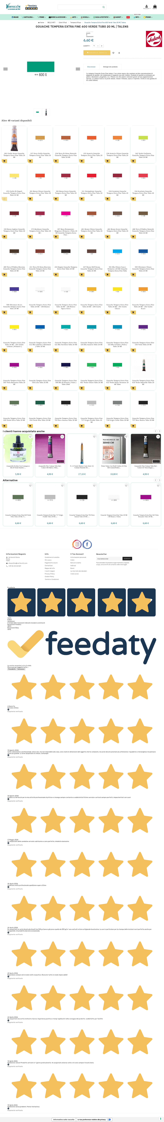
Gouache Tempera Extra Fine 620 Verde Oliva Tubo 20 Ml (14, 419)
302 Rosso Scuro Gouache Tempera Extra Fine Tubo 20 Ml (66, 193)
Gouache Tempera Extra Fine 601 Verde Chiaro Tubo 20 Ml (91, 381)
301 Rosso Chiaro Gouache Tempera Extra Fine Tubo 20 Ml (40, 193)
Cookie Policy (49, 576)
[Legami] (128, 17)
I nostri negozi (50, 571)
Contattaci (49, 565)
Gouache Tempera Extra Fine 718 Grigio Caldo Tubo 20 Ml (117, 419)
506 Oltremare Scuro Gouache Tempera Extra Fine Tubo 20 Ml (14, 307)
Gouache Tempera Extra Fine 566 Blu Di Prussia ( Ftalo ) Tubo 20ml (66, 382)
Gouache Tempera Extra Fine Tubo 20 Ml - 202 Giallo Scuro (143, 307)
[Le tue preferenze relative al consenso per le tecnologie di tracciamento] (160, 1118)
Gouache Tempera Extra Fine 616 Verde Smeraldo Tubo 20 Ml (143, 382)
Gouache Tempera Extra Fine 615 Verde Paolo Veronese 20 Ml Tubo (117, 382)
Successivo (20, 669)
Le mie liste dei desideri (79, 571)
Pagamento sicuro (51, 563)
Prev (5, 69)
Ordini (73, 560)
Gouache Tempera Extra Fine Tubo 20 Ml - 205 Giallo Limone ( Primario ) (14, 344)
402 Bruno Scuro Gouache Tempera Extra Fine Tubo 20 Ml (117, 231)
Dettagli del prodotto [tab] (110, 67)
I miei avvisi (75, 574)
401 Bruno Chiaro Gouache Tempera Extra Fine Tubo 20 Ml (91, 231)
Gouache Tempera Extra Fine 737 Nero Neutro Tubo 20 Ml (143, 419)
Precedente (12, 669)
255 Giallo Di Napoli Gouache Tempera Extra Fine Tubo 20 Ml (14, 193)
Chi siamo (48, 560)
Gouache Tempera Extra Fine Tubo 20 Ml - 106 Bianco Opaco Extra (66, 307)
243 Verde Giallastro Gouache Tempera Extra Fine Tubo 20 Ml (143, 155)
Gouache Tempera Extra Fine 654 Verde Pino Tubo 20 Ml (40, 419)
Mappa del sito (50, 568)
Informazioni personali (78, 557)
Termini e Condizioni (52, 579)
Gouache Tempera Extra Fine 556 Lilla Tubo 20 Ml (40, 381)
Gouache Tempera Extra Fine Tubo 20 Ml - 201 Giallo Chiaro (117, 307)
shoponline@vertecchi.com (17, 563)
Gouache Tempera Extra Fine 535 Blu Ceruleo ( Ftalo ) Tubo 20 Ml (117, 344)
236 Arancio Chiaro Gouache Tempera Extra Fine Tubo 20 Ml (117, 155)
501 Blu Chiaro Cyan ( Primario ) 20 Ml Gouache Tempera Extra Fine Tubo (117, 269)
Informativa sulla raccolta (63, 1119)
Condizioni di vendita (52, 557)
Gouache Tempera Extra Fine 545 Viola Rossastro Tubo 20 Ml (14, 382)
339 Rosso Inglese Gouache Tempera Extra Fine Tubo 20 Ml (14, 231)
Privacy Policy (50, 574)
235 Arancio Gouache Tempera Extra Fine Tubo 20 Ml (91, 155)
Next (78, 69)
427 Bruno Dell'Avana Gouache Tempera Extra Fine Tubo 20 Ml (92, 269)
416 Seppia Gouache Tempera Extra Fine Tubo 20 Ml (66, 268)
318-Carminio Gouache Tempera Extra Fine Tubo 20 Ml (117, 193)
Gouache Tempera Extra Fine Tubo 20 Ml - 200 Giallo (92, 306)
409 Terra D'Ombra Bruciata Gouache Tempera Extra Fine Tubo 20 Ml (14, 269)
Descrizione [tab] (91, 67)
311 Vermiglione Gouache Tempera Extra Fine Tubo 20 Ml (91, 193)
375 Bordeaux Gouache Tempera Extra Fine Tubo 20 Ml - (40, 231)
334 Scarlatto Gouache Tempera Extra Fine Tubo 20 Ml (143, 193)
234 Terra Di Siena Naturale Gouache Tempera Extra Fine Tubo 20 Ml (66, 155)
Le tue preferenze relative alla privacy (92, 1119)
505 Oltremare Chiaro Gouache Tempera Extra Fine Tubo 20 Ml (143, 269)
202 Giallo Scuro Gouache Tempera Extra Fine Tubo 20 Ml (14, 155)
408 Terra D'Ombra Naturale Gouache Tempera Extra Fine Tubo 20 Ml (143, 231)
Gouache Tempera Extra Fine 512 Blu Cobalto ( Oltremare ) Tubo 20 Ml (40, 344)
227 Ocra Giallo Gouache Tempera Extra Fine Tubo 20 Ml (40, 155)
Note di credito (76, 563)
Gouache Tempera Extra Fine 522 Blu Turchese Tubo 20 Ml (66, 343)
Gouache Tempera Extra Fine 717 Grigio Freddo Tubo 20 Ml (92, 420)
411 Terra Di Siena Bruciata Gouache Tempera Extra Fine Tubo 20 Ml (40, 269)
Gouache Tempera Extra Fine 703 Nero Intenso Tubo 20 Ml (66, 419)
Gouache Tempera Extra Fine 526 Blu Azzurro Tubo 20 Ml (92, 343)
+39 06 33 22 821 (14, 566)
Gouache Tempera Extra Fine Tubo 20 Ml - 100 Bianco (40, 306)
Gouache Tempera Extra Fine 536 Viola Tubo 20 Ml (143, 343)
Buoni (72, 568)
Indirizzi (73, 565)
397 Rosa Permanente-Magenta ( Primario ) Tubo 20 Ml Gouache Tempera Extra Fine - (66, 232)
